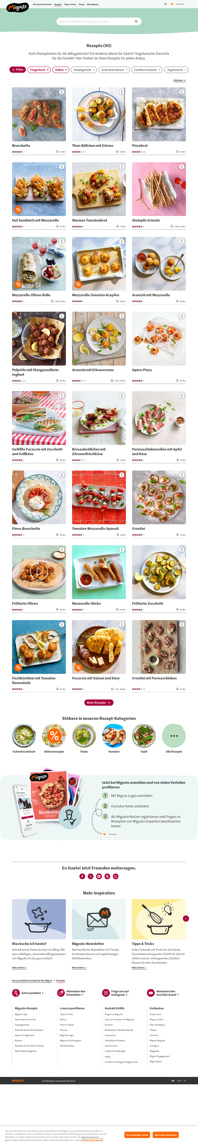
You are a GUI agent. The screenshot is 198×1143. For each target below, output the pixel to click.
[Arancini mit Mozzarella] (159, 271)
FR (179, 1080)
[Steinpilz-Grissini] (159, 197)
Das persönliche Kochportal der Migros (32, 980)
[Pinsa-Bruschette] (39, 505)
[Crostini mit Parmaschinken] (159, 657)
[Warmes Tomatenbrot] (99, 197)
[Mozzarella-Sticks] (99, 580)
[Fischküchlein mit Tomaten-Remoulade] (39, 657)
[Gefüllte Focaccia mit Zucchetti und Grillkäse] (39, 428)
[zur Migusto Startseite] (17, 5)
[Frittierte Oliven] (39, 580)
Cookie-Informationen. (93, 1139)
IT (185, 1080)
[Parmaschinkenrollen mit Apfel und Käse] (159, 428)
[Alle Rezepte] (174, 739)
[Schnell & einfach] (24, 739)
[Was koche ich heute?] (39, 934)
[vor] (186, 918)
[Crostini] (159, 505)
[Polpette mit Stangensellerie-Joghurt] (39, 349)
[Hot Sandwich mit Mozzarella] (39, 197)
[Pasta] (84, 739)
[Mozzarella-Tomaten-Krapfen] (99, 271)
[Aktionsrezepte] (54, 739)
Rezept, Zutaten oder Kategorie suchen (99, 21)
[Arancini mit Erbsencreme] (99, 349)
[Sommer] (114, 739)
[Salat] (144, 739)
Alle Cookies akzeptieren (165, 1134)
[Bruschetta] (39, 122)
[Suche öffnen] (165, 4)
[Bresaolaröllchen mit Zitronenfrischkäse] (99, 428)
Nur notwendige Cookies (137, 1134)
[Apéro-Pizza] (159, 349)
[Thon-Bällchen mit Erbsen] (99, 122)
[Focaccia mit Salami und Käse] (99, 657)
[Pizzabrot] (159, 122)
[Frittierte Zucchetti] (159, 580)
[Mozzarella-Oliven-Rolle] (39, 271)
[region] (99, 1134)
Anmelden (180, 4)
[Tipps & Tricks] (159, 934)
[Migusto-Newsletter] (99, 934)
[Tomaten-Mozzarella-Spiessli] (99, 505)
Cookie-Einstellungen (115, 1051)
